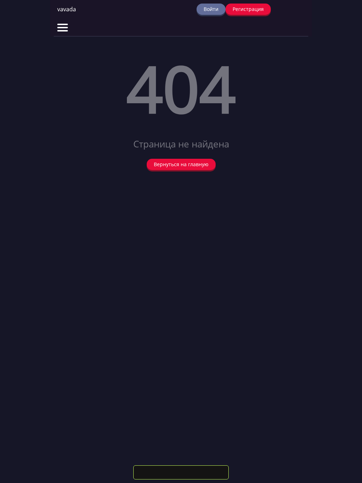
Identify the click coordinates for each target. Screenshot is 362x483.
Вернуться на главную (181, 164)
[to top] (346, 440)
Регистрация (248, 9)
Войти (211, 9)
